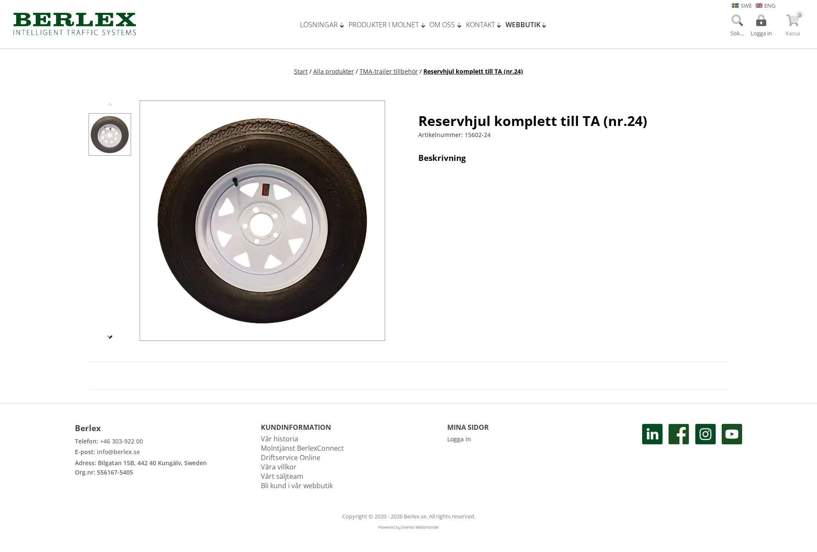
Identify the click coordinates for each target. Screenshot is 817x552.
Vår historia (279, 438)
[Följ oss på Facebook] (678, 457)
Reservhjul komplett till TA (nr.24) (473, 71)
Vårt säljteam (282, 476)
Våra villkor (279, 467)
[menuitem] (324, 24)
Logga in (459, 439)
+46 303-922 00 (121, 441)
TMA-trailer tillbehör (389, 71)
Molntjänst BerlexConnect (302, 448)
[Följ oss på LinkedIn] (652, 457)
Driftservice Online (290, 457)
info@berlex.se (118, 452)
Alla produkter (333, 71)
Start (301, 71)
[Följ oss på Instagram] (705, 457)
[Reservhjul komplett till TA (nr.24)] (110, 134)
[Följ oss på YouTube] (732, 457)
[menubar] (426, 24)
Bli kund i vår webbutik (297, 485)
